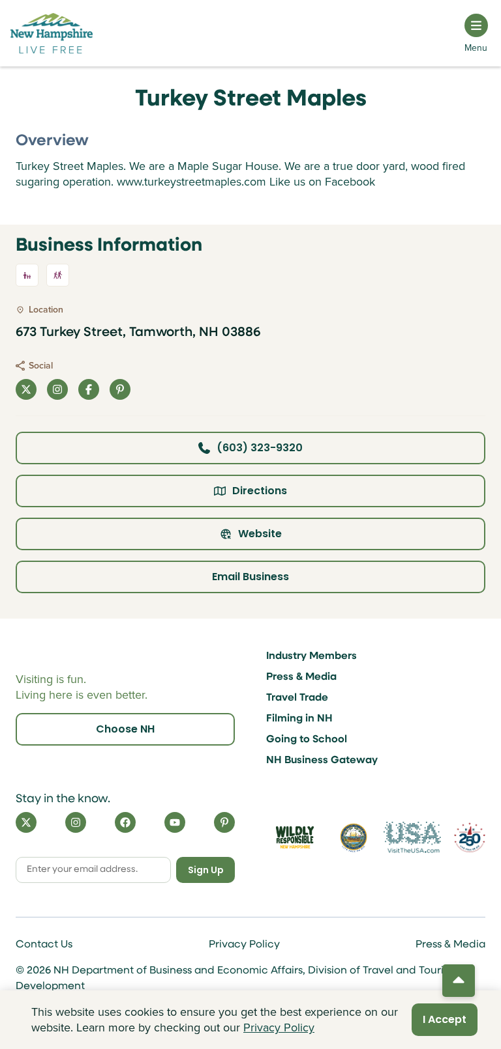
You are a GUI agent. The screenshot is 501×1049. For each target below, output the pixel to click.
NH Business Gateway (322, 760)
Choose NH (125, 728)
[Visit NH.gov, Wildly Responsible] (295, 837)
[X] (26, 822)
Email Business (250, 576)
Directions (259, 490)
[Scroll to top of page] (458, 980)
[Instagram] (75, 822)
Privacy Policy (244, 945)
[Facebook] (125, 822)
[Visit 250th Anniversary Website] (469, 837)
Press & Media (301, 677)
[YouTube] (174, 822)
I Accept (444, 1019)
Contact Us (44, 945)
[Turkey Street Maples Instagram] (57, 389)
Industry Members (311, 656)
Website (260, 533)
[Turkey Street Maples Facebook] (88, 389)
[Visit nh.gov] (354, 837)
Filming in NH (299, 719)
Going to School (306, 739)
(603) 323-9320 (260, 447)
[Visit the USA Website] (412, 837)
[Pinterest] (224, 822)
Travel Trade (297, 698)
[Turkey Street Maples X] (26, 389)
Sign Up (206, 869)
